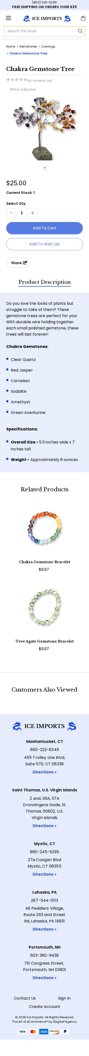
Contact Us (25, 998)
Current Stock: (20, 192)
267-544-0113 (44, 900)
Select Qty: (16, 203)
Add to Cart (44, 537)
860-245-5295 (44, 852)
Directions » (44, 772)
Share (16, 262)
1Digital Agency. (65, 1022)
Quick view (44, 523)
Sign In (64, 998)
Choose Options (44, 617)
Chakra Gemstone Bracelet (44, 562)
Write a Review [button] (23, 89)
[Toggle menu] (9, 18)
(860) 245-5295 (44, 2)
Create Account (44, 1006)
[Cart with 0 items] (83, 18)
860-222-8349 (44, 749)
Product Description (45, 282)
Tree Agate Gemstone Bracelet (45, 641)
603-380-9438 (44, 955)
